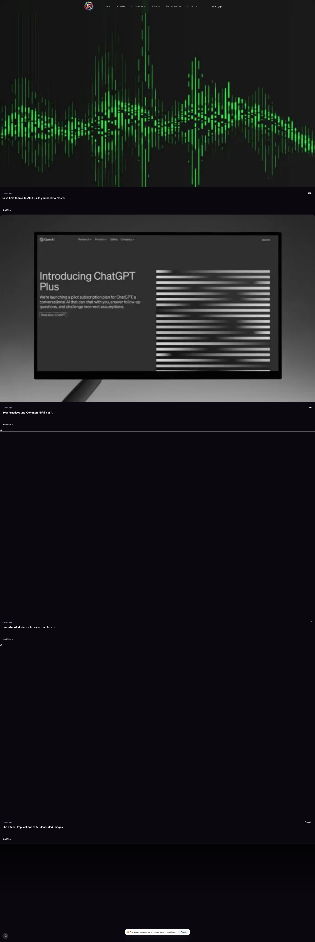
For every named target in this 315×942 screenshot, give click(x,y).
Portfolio (156, 6)
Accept (183, 932)
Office (310, 193)
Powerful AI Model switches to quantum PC (29, 627)
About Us (121, 6)
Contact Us (192, 6)
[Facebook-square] (149, 921)
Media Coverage (173, 6)
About (141, 913)
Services (152, 913)
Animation (309, 822)
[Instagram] (157, 921)
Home (107, 6)
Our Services (137, 6)
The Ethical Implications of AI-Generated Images (32, 827)
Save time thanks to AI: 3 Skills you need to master (33, 197)
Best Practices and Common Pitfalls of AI (27, 412)
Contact (182, 913)
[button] (217, 7)
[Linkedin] (166, 921)
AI (312, 622)
